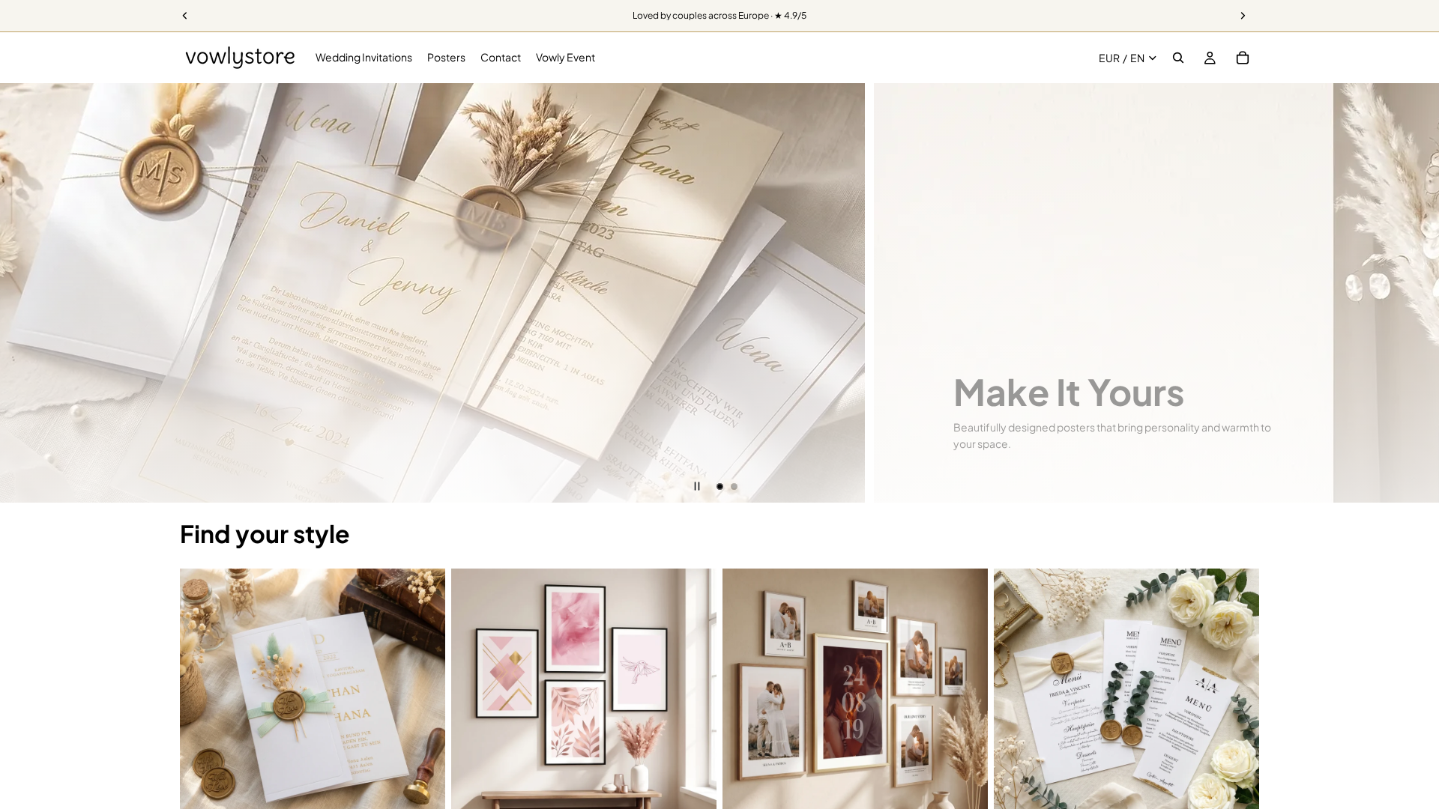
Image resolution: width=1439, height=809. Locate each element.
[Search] (1178, 57)
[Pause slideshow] (697, 486)
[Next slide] (1416, 292)
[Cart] (1242, 57)
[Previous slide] (22, 292)
